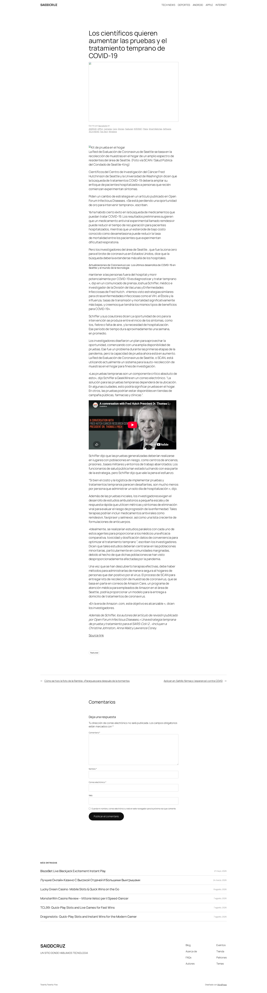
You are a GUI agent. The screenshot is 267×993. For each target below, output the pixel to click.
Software (167, 129)
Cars (115, 129)
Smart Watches (155, 129)
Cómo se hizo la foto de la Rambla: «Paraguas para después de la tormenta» (87, 680)
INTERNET (138, 129)
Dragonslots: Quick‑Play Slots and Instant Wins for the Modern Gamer (88, 916)
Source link (96, 635)
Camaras (108, 129)
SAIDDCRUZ (48, 5)
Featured (129, 129)
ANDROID (93, 129)
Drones (121, 129)
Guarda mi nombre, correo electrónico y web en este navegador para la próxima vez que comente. (134, 808)
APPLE (100, 129)
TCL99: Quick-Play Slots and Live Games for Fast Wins (77, 907)
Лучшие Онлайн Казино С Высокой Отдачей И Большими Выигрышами (90, 880)
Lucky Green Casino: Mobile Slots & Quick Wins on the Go (79, 889)
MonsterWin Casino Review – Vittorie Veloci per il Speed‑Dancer (84, 898)
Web (91, 795)
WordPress (222, 984)
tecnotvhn (102, 125)
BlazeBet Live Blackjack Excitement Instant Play (73, 871)
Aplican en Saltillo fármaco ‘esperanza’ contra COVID (193, 680)
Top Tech (104, 131)
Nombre (93, 769)
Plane (145, 129)
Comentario (94, 732)
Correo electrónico (97, 782)
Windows (113, 131)
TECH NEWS (94, 131)
